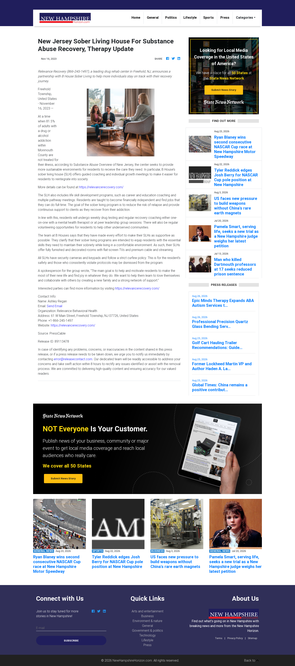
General (153, 17)
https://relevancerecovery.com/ (101, 187)
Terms (218, 638)
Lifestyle (190, 17)
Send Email (54, 306)
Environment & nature (147, 621)
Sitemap (252, 638)
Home (137, 17)
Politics (171, 17)
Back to (250, 660)
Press (224, 17)
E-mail (40, 628)
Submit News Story (223, 90)
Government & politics (147, 630)
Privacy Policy (235, 638)
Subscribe (71, 640)
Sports (208, 17)
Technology (147, 635)
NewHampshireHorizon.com (132, 660)
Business (147, 616)
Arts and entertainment (147, 611)
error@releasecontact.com (73, 359)
